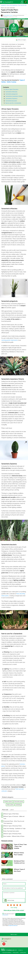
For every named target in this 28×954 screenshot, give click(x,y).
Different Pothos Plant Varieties (19, 854)
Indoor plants (10, 805)
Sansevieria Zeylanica (11, 98)
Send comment (20, 914)
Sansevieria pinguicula (11, 94)
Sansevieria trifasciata (11, 92)
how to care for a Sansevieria (13, 103)
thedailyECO (3, 5)
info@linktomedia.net (12, 925)
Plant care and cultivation (8, 8)
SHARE (22, 3)
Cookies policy (23, 952)
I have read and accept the (8, 914)
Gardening (18, 805)
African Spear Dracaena (11, 89)
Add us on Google (22, 40)
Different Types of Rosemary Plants (12, 826)
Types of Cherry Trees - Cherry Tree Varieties (20, 846)
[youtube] (3, 944)
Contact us (20, 950)
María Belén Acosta (8, 15)
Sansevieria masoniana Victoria (14, 96)
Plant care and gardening (12, 5)
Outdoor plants (8, 802)
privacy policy (5, 915)
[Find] (26, 2)
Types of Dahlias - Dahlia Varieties (13, 81)
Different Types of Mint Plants (11, 814)
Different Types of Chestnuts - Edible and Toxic (13, 817)
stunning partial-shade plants (9, 340)
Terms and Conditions (6, 952)
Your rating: (13, 908)
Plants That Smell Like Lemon (11, 831)
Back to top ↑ (14, 934)
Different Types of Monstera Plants (12, 834)
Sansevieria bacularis (11, 101)
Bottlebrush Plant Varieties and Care (19, 862)
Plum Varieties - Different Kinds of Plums (13, 836)
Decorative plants (18, 802)
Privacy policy (16, 952)
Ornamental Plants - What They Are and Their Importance (13, 822)
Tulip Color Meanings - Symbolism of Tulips (14, 829)
